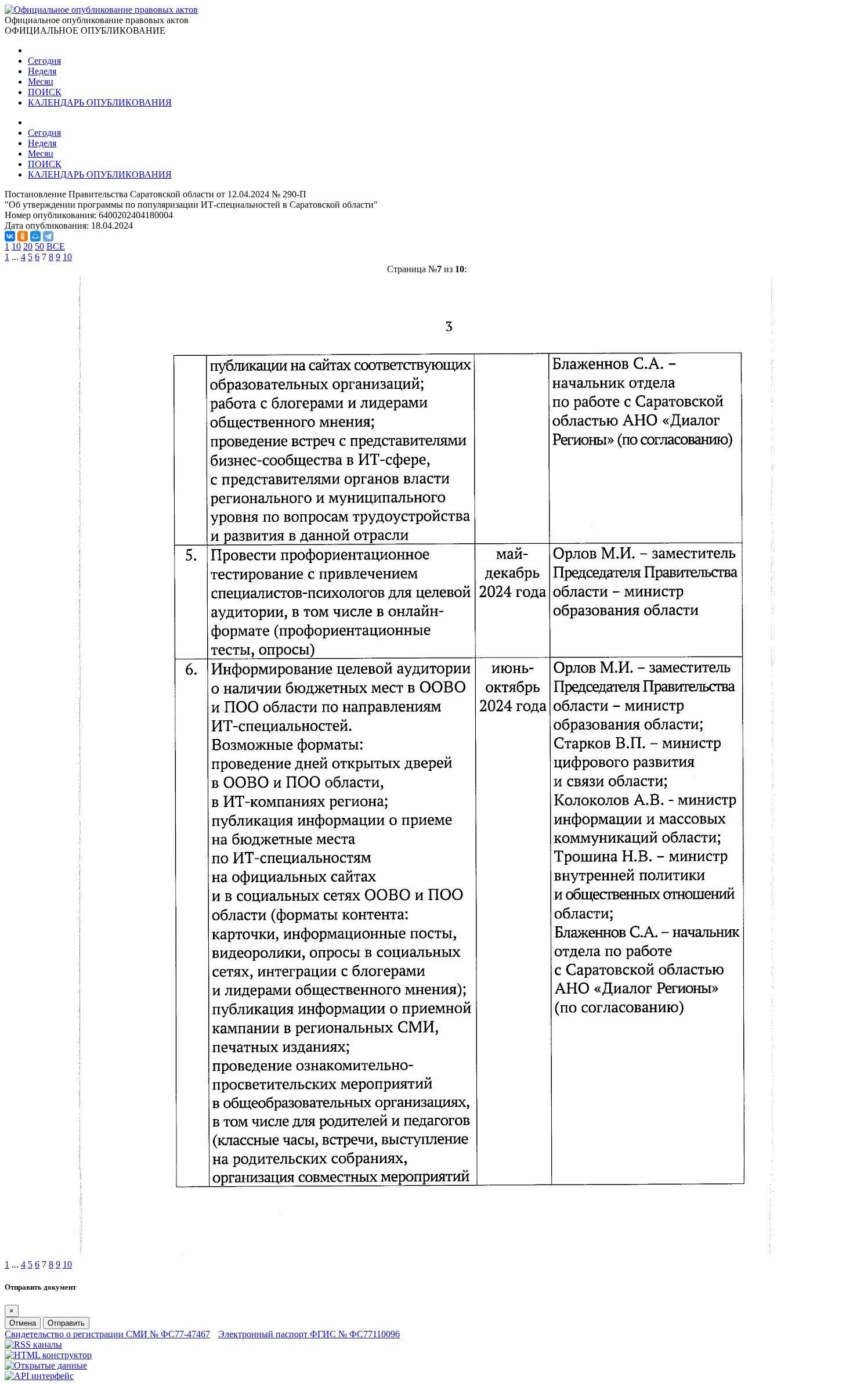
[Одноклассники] (22, 236)
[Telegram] (48, 236)
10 (16, 246)
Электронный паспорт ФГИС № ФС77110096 (309, 1334)
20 (27, 246)
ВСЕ (55, 246)
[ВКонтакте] (10, 236)
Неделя (42, 71)
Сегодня (44, 61)
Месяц (40, 81)
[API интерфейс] (39, 1376)
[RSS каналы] (33, 1344)
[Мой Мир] (35, 236)
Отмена (22, 1323)
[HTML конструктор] (48, 1355)
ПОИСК (45, 92)
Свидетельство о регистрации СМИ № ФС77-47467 (107, 1334)
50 (39, 246)
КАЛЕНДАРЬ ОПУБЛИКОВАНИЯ (100, 102)
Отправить (66, 1323)
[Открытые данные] (46, 1365)
